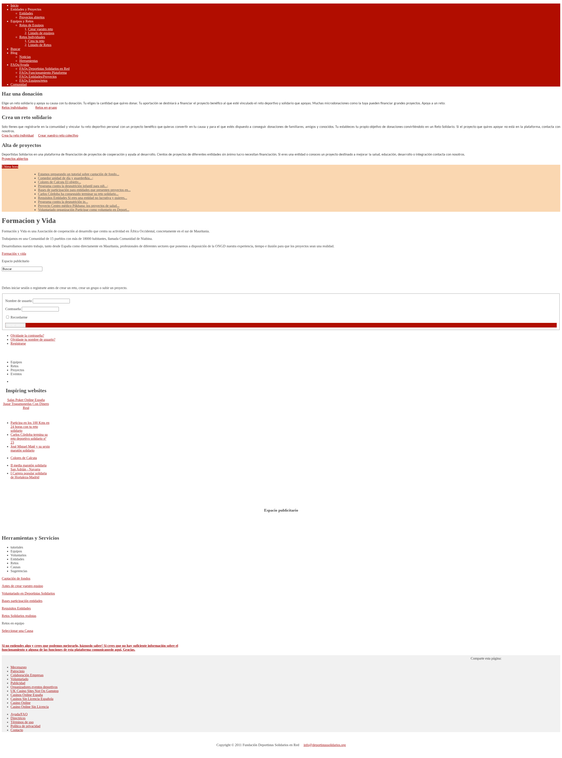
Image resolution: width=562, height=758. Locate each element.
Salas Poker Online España (26, 400)
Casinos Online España (27, 695)
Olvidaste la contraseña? (27, 335)
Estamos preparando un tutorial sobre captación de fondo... (78, 174)
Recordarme (19, 317)
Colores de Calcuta (24, 458)
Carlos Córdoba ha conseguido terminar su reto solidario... (78, 194)
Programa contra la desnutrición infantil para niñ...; (73, 186)
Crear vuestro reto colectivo (58, 135)
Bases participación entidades (22, 601)
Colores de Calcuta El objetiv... (59, 182)
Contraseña (13, 309)
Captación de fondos (16, 578)
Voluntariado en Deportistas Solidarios (28, 593)
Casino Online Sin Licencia (30, 707)
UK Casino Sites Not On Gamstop (35, 691)
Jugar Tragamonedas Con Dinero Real (26, 406)
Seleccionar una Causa (17, 631)
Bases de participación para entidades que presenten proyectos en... (84, 190)
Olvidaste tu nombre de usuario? (33, 339)
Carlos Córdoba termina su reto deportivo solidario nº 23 (29, 438)
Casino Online (21, 703)
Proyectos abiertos (15, 159)
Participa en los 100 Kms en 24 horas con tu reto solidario (30, 426)
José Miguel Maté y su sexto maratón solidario (30, 448)
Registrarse (18, 343)
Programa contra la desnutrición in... (63, 202)
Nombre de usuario (18, 301)
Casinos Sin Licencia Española (32, 699)
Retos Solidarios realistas (19, 616)
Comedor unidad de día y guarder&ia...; (65, 178)
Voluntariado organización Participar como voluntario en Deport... (83, 210)
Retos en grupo (46, 108)
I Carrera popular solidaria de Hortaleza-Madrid (29, 475)
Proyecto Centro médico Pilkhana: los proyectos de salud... (78, 206)
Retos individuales (14, 108)
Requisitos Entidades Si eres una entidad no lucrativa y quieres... (82, 198)
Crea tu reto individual (18, 135)
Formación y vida (14, 253)
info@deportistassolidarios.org (325, 745)
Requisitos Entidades (16, 608)
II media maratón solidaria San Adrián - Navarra (29, 467)
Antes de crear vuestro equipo (22, 586)
